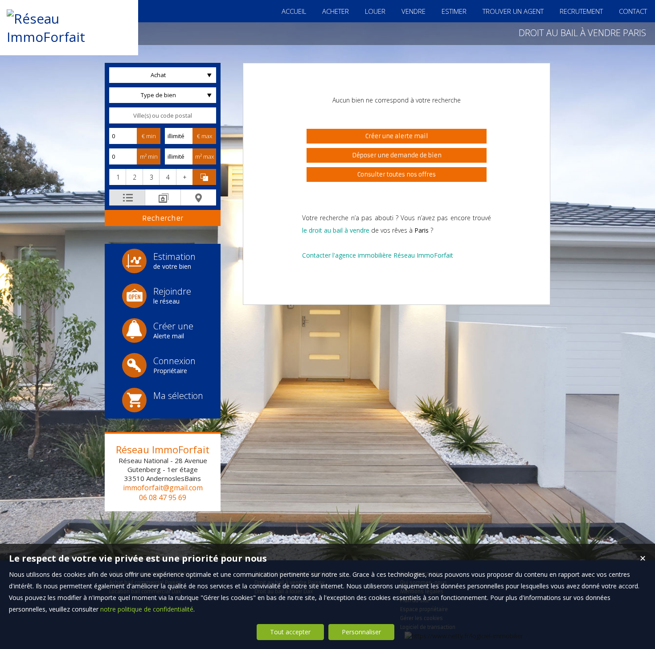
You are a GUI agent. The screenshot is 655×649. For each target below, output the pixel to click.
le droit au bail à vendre (335, 230)
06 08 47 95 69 (162, 497)
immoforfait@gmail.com (163, 488)
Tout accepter (290, 632)
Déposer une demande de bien (397, 155)
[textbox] (162, 115)
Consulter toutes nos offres (396, 174)
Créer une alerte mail (396, 136)
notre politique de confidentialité (146, 609)
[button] (117, 177)
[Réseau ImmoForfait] (69, 37)
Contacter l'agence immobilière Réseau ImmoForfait (377, 255)
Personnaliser (361, 632)
